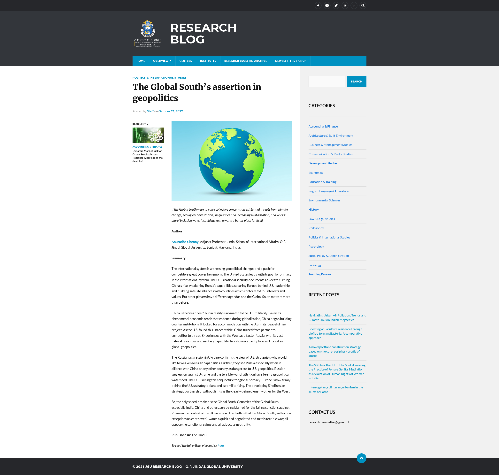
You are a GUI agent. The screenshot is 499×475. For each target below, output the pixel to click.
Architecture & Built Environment (331, 135)
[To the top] (361, 458)
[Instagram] (345, 5)
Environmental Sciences (324, 200)
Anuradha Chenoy (185, 242)
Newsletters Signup (290, 60)
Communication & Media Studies (331, 154)
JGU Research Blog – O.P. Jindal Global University (194, 466)
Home (141, 60)
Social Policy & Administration (329, 255)
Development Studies (323, 163)
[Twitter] (336, 5)
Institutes (208, 60)
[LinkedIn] (353, 5)
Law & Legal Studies (322, 219)
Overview (161, 60)
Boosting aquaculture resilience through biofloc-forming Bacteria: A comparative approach (335, 333)
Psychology (316, 246)
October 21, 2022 (170, 111)
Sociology (315, 265)
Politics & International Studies (160, 77)
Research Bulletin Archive (245, 60)
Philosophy (316, 228)
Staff (150, 111)
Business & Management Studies (330, 144)
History (314, 209)
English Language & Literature (329, 191)
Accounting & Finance (323, 126)
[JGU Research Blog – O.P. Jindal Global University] (249, 33)
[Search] (362, 5)
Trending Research (321, 274)
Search (357, 81)
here (221, 445)
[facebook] (318, 5)
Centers (186, 60)
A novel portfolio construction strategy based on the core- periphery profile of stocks (335, 351)
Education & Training (322, 181)
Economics (316, 172)
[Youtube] (327, 5)
